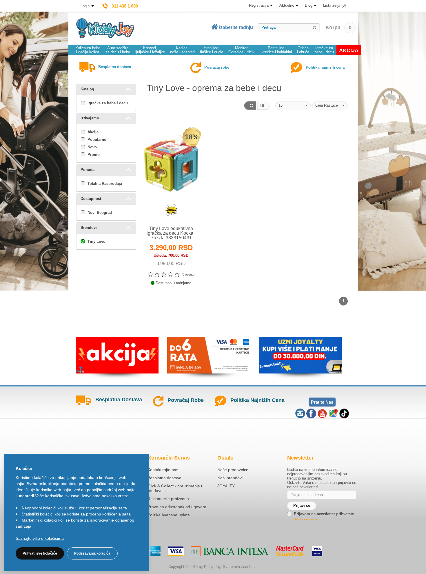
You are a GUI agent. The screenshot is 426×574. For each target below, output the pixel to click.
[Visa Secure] (317, 551)
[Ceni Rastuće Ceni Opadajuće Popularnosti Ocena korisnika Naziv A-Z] (330, 105)
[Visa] (176, 551)
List (263, 105)
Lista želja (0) (334, 5)
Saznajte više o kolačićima (40, 538)
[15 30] (293, 105)
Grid (250, 105)
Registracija (259, 5)
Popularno (97, 139)
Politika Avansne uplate (169, 515)
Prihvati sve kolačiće (40, 553)
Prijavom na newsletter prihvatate (324, 514)
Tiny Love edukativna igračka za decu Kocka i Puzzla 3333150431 (171, 233)
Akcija (93, 132)
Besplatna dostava (164, 477)
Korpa (338, 27)
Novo (92, 147)
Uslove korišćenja (305, 519)
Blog (308, 5)
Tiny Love (96, 241)
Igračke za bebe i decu (108, 103)
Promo (94, 154)
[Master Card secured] (290, 551)
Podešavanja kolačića (92, 553)
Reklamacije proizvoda (168, 498)
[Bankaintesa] (230, 551)
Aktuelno (286, 5)
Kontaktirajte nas (163, 469)
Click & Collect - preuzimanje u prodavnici (175, 488)
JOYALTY (226, 486)
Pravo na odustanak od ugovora (177, 506)
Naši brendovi (230, 477)
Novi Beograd (100, 212)
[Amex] (155, 551)
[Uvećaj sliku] (158, 212)
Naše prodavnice (232, 469)
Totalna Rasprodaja (105, 183)
